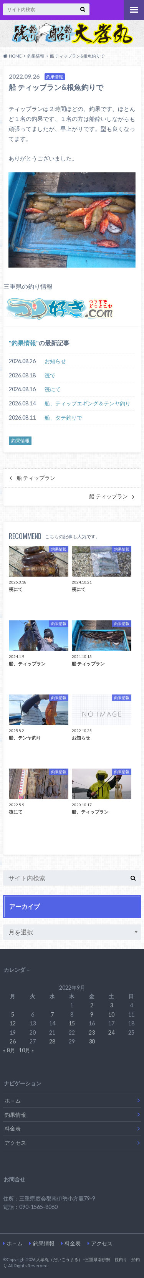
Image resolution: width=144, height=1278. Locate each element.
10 (111, 1014)
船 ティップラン (36, 478)
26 (13, 1041)
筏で (50, 375)
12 (13, 1023)
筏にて (53, 389)
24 (111, 1032)
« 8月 (9, 1050)
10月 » (26, 1050)
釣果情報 (24, 342)
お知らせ (55, 361)
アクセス (15, 1142)
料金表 (13, 1128)
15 (72, 1023)
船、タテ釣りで (63, 417)
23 (92, 1032)
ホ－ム (13, 1100)
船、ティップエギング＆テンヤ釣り (88, 403)
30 (92, 1041)
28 (52, 1041)
